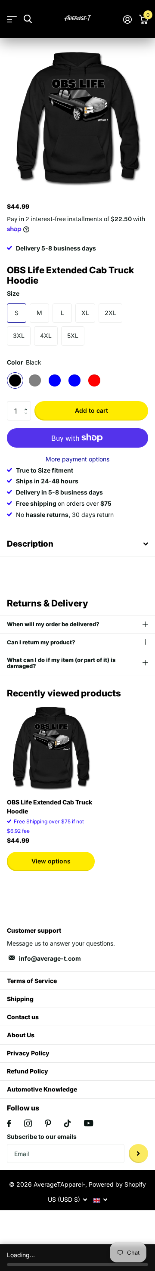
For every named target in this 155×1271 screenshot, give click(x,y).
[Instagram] (28, 1123)
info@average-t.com (50, 958)
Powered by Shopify (117, 1184)
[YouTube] (88, 1123)
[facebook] (9, 1123)
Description (30, 544)
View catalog (12, 19)
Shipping (20, 998)
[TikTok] (67, 1123)
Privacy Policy (28, 1053)
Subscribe (138, 1153)
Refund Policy (27, 1071)
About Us (20, 1035)
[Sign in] (127, 19)
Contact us (23, 1017)
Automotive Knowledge (42, 1089)
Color (24, 362)
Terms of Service (32, 980)
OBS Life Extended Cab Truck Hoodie (49, 806)
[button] (27, 404)
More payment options (77, 459)
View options (51, 861)
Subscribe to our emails (42, 1136)
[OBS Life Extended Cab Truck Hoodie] (51, 748)
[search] (28, 19)
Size (13, 293)
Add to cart (91, 410)
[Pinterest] (48, 1123)
